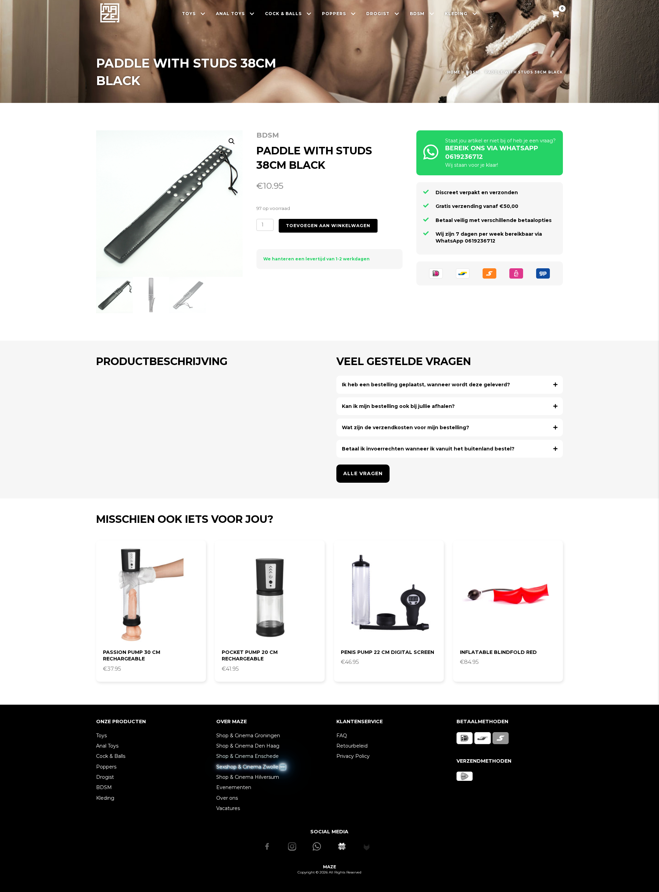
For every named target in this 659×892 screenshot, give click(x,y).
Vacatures (228, 808)
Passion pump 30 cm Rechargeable (131, 655)
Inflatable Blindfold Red (498, 652)
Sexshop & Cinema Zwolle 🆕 (251, 767)
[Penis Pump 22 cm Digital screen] (389, 595)
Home (453, 72)
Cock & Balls (110, 756)
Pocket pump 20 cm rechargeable (250, 655)
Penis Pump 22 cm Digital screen (387, 652)
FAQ (341, 735)
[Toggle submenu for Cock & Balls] (309, 14)
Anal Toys (107, 746)
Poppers (106, 767)
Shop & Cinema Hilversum (247, 777)
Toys (101, 735)
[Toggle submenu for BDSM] (432, 14)
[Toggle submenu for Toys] (203, 14)
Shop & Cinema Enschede (247, 756)
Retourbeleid (352, 746)
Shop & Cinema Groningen (248, 735)
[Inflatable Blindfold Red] (508, 595)
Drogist (105, 777)
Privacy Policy (353, 756)
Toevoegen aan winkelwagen (328, 225)
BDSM (472, 72)
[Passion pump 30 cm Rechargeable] (151, 595)
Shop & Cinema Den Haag (247, 746)
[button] (232, 141)
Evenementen (233, 787)
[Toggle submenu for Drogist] (397, 14)
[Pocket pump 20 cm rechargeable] (270, 595)
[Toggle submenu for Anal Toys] (252, 14)
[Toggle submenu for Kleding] (475, 14)
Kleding (105, 798)
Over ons (227, 798)
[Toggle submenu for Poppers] (353, 14)
